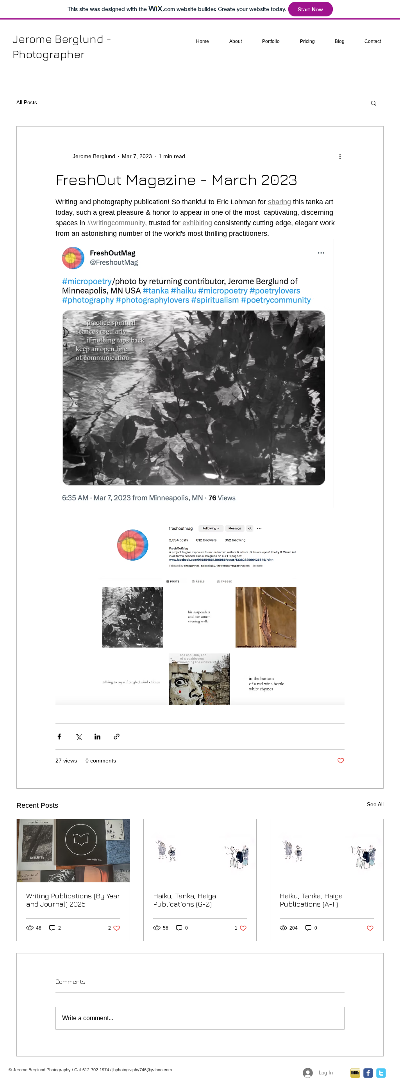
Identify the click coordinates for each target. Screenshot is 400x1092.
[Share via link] (116, 736)
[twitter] (381, 1073)
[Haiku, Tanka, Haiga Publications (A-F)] (326, 850)
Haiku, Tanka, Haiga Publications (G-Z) (184, 900)
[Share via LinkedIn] (97, 736)
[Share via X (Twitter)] (78, 736)
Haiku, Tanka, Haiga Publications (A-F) (311, 900)
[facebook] (368, 1073)
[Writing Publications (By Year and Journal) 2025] (73, 850)
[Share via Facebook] (59, 736)
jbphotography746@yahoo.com (142, 1069)
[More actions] (340, 156)
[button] (373, 103)
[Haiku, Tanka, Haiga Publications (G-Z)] (200, 850)
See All (375, 804)
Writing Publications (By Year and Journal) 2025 (73, 900)
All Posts (26, 102)
